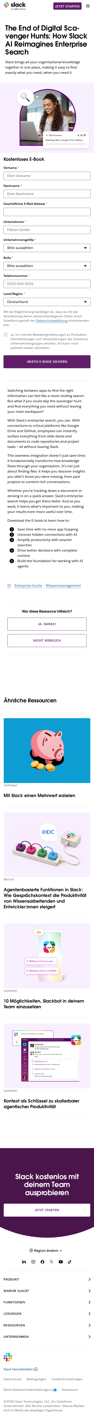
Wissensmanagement (63, 585)
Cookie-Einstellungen (67, 1379)
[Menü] (87, 6)
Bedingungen (36, 1379)
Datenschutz (12, 1379)
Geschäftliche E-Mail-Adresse (25, 204)
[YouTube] (61, 1262)
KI (9, 585)
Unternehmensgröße (19, 240)
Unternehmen (14, 222)
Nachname (12, 186)
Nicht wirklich (47, 640)
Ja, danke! (47, 624)
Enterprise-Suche (28, 585)
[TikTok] (70, 1262)
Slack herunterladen (18, 1369)
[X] (52, 1262)
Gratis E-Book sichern (47, 362)
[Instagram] (33, 1262)
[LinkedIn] (24, 1262)
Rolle (8, 258)
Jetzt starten (67, 6)
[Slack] (15, 6)
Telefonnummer (16, 276)
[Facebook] (42, 1262)
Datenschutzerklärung (52, 321)
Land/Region (14, 294)
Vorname (11, 168)
